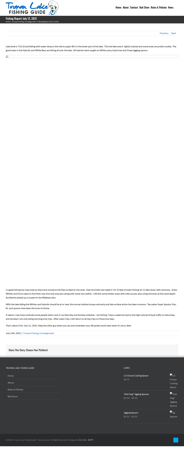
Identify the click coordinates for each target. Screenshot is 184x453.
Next (173, 33)
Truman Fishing (30, 333)
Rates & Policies (15, 389)
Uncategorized (46, 333)
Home (11, 375)
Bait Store (12, 396)
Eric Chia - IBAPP (86, 440)
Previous (164, 33)
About (11, 382)
